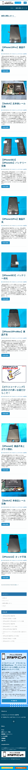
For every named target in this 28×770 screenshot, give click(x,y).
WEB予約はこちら (21, 767)
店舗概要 (3, 738)
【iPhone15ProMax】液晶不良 (10, 629)
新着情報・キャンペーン (6, 734)
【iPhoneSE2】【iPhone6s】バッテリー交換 (13, 163)
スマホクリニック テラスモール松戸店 (10, 714)
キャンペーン (6, 600)
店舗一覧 (14, 700)
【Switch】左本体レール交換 (9, 618)
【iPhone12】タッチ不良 (13, 557)
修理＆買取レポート (7, 603)
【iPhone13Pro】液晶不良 (9, 615)
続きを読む (6, 71)
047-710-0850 (7, 767)
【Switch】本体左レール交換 (9, 638)
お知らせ (5, 598)
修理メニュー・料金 (5, 732)
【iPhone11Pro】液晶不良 (9, 623)
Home (12, 8)
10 (14, 584)
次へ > (17, 584)
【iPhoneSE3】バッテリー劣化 (10, 626)
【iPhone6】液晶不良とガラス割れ (11, 635)
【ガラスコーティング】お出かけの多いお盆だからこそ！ (13, 390)
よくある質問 (4, 736)
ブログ (4, 605)
